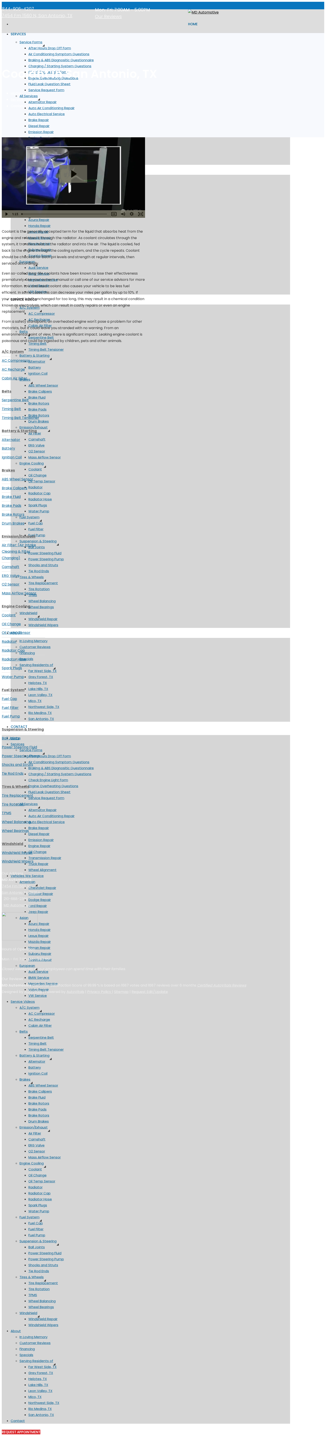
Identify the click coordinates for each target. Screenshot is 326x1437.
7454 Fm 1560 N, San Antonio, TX (37, 15)
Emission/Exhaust (34, 427)
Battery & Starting (34, 355)
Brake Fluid (36, 397)
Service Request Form (46, 90)
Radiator (35, 487)
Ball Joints (36, 547)
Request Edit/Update (150, 991)
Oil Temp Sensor (41, 481)
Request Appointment (21, 1432)
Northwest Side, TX (43, 706)
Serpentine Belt (41, 1037)
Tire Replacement (43, 583)
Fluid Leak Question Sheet (49, 84)
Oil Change (37, 475)
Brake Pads (37, 409)
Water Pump (38, 511)
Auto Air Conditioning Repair (51, 816)
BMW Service (38, 977)
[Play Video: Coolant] (73, 174)
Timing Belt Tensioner (46, 349)
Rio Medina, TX (40, 712)
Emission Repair (41, 132)
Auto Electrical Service (46, 114)
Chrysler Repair (40, 893)
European (27, 965)
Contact (18, 1420)
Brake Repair (38, 120)
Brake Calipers (40, 391)
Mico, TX (34, 700)
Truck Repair (38, 863)
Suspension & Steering (38, 541)
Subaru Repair (39, 953)
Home (193, 24)
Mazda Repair (39, 941)
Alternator (36, 361)
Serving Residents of (36, 664)
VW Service (37, 995)
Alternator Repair (42, 102)
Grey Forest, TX (40, 676)
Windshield (28, 613)
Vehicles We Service (27, 875)
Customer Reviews (35, 647)
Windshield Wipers (43, 625)
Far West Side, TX (42, 670)
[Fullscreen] (140, 214)
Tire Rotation (39, 589)
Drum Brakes (38, 421)
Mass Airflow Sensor (44, 457)
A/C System (29, 1007)
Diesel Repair (38, 126)
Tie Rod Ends (38, 571)
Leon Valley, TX (40, 694)
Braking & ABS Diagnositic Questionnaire (61, 60)
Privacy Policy (99, 991)
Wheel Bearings (41, 607)
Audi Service (38, 267)
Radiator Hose (40, 499)
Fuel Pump (36, 535)
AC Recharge (39, 1019)
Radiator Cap (39, 493)
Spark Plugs (37, 505)
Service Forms (31, 42)
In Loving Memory (33, 641)
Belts (24, 1031)
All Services (29, 96)
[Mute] (122, 214)
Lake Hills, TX (38, 688)
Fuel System (29, 517)
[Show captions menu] (114, 214)
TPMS (32, 1295)
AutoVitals (33, 991)
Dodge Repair (39, 899)
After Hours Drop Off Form (49, 48)
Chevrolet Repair (42, 887)
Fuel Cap (35, 523)
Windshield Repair (42, 619)
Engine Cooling (32, 463)
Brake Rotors (38, 403)
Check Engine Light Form (48, 780)
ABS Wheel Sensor (43, 385)
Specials (26, 659)
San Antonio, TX (41, 718)
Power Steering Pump (46, 559)
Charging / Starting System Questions (59, 774)
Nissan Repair (39, 947)
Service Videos (23, 1001)
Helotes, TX (37, 682)
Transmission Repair (44, 857)
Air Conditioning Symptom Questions (58, 54)
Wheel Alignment (42, 869)
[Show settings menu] (131, 214)
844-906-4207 (18, 9)
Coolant (35, 469)
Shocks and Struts (43, 565)
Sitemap (121, 991)
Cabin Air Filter (40, 1025)
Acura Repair (38, 219)
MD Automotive (17, 905)
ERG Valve (36, 445)
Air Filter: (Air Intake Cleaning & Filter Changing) (19, 551)
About (16, 1331)
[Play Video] (6, 214)
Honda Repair (39, 225)
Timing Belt (37, 1043)
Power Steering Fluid (44, 553)
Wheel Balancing (42, 601)
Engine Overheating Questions (53, 786)
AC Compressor (41, 313)
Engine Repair (39, 845)
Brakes (25, 1079)
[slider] (64, 214)
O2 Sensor (36, 451)
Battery (34, 367)
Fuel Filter (35, 529)
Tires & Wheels (32, 577)
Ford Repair (37, 905)
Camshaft (36, 439)
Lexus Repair (38, 935)
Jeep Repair (38, 911)
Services (18, 34)
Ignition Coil (37, 373)
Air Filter (34, 1133)
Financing (27, 653)
